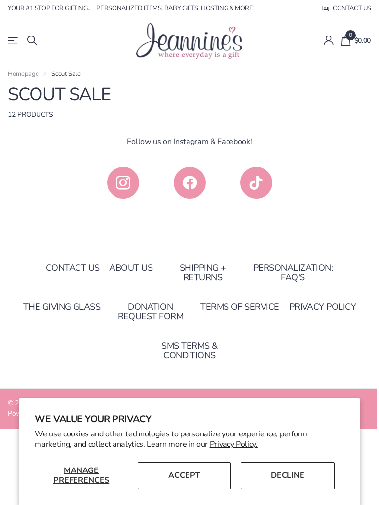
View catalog (13, 40)
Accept (184, 475)
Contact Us (73, 268)
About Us (130, 268)
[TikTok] (256, 183)
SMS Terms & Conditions (189, 350)
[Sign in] (328, 41)
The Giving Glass (61, 307)
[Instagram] (123, 183)
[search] (32, 41)
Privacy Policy (322, 307)
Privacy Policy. (234, 444)
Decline (287, 475)
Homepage (23, 74)
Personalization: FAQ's (293, 272)
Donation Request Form (151, 311)
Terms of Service (239, 307)
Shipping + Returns (203, 272)
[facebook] (190, 183)
